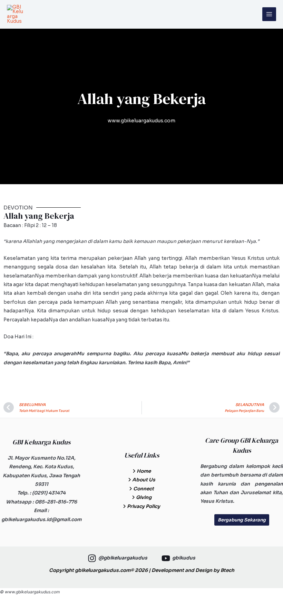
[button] (241, 520)
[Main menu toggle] (269, 14)
